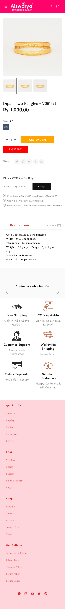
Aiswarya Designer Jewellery (27, 610)
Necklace (10, 460)
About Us (10, 413)
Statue (9, 534)
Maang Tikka (12, 527)
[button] (6, 6)
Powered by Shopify (48, 610)
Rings (9, 487)
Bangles (10, 473)
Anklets (10, 513)
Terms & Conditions (16, 553)
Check (41, 186)
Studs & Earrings (15, 480)
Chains (9, 466)
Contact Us (11, 427)
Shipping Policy (14, 566)
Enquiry (10, 420)
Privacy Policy (13, 560)
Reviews (10, 440)
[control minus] (6, 139)
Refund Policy (13, 580)
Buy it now (15, 149)
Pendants (10, 506)
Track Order (12, 434)
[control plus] (16, 139)
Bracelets (11, 520)
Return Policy (13, 573)
